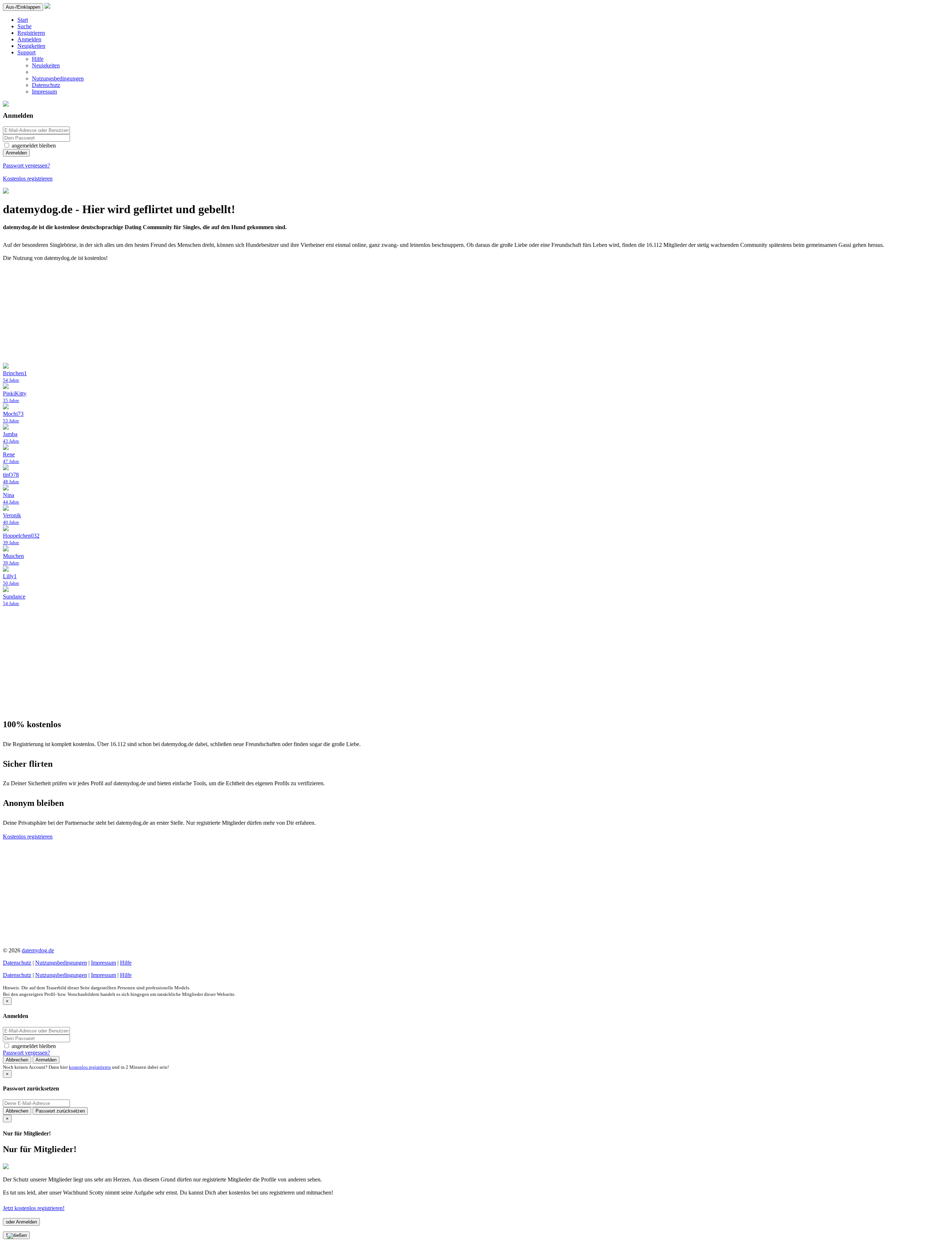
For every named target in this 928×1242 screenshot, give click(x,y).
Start (22, 20)
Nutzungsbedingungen (58, 78)
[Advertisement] (220, 312)
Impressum (44, 91)
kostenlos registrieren (90, 1067)
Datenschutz (46, 85)
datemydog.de (38, 950)
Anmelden (29, 39)
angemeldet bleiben (34, 145)
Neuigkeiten (31, 46)
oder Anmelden (21, 1222)
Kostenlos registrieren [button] (28, 836)
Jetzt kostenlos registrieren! (34, 1208)
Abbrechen (17, 1060)
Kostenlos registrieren (28, 178)
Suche (24, 26)
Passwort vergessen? (26, 165)
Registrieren (31, 33)
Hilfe (38, 59)
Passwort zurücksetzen (60, 1111)
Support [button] (26, 52)
